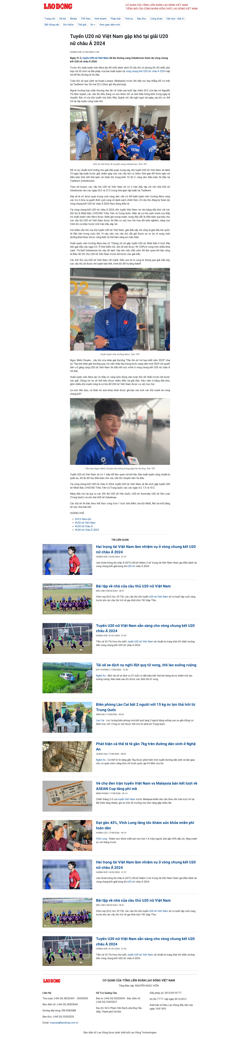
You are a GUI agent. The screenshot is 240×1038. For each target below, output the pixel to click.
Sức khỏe (68, 24)
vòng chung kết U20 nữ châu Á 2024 (146, 71)
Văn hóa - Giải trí (175, 18)
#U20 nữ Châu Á (84, 526)
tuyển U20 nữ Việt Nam (95, 57)
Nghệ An (101, 675)
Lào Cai (100, 720)
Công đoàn (156, 18)
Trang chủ (49, 18)
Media (73, 18)
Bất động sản (51, 24)
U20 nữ (131, 566)
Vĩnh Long (101, 838)
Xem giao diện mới (110, 24)
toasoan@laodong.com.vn (64, 1022)
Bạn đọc (141, 18)
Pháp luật (115, 18)
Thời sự (129, 18)
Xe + (93, 24)
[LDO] (67, 560)
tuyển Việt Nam (126, 799)
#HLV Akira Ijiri (83, 519)
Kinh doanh (100, 18)
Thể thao (86, 18)
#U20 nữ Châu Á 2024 (87, 529)
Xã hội (62, 18)
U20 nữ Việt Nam (158, 596)
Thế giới (82, 24)
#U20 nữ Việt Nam (85, 522)
